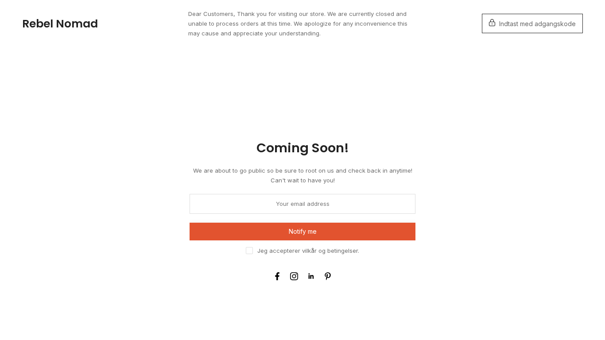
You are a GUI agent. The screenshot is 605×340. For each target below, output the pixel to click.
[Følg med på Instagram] (294, 276)
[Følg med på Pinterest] (328, 276)
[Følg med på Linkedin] (311, 276)
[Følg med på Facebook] (277, 276)
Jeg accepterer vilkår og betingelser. (308, 250)
